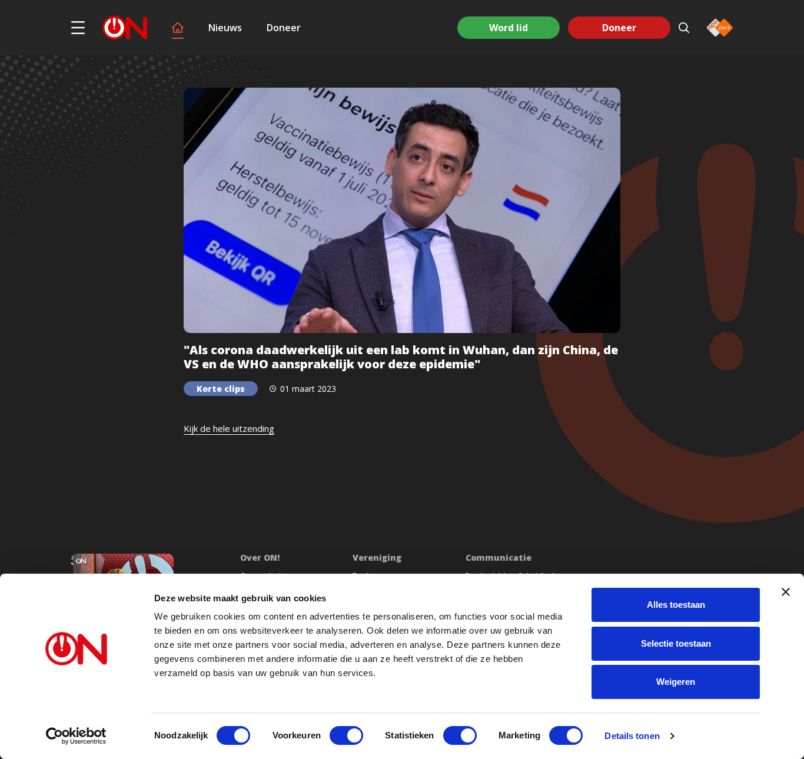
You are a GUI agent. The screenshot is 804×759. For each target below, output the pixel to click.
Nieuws (225, 27)
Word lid (508, 27)
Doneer (284, 27)
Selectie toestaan (676, 643)
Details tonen (631, 736)
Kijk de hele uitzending (229, 428)
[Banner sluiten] (786, 592)
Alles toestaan (676, 605)
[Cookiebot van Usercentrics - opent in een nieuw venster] (76, 736)
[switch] (346, 735)
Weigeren (675, 682)
